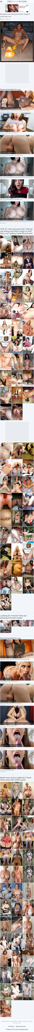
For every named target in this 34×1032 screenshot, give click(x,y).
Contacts (11, 1026)
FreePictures (17, 1)
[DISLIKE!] (7, 19)
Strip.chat (21, 11)
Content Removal (21, 1026)
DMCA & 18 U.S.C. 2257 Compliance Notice (17, 1029)
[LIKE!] (1, 19)
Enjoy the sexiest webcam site (23, 7)
